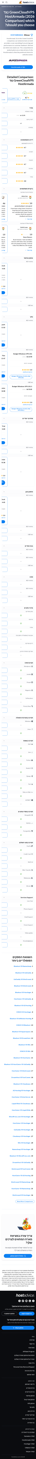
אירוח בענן (31, 1411)
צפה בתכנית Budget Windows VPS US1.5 (21, 409)
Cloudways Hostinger (21, 1136)
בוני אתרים (31, 1423)
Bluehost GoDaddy (23, 973)
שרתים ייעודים (29, 1415)
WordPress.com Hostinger (19, 1116)
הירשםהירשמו (27, 1313)
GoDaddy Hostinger (22, 1130)
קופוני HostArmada (28, 1440)
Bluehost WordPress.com (20, 1156)
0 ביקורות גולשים (27, 372)
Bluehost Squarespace (21, 1031)
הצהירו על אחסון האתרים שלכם (24, 1359)
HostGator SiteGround (21, 1071)
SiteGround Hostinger (21, 1195)
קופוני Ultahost (29, 1448)
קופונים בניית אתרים (28, 1432)
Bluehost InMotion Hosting (20, 1018)
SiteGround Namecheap (20, 1182)
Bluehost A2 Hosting (22, 1005)
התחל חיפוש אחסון (16, 1256)
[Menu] (3, 2)
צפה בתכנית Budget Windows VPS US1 (21, 376)
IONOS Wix (25, 1051)
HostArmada (17, 35)
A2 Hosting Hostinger (21, 1090)
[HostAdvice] (26, 2)
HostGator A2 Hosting (21, 1175)
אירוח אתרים (30, 1388)
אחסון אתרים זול (29, 1399)
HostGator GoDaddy (22, 999)
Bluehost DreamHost (21, 1038)
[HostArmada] (18, 60)
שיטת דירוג (18, 6)
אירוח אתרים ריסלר (28, 1419)
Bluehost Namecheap (22, 966)
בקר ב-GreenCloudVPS (12, 99)
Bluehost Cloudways (22, 1084)
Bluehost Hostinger (23, 992)
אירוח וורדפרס (29, 1392)
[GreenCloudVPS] (27, 93)
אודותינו (31, 1340)
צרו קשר (31, 1344)
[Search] (6, 2)
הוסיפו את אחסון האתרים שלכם (24, 1355)
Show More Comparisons (25, 1201)
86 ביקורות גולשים (27, 99)
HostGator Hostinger (21, 1123)
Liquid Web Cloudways (21, 1103)
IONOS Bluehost (23, 1025)
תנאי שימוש (30, 1374)
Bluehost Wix (24, 1045)
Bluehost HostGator (22, 1058)
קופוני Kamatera (29, 1436)
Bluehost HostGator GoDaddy (17, 1064)
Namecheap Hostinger (21, 1149)
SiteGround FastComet (21, 1169)
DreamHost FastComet (20, 1077)
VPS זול (32, 1407)
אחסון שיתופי (30, 1396)
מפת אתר (31, 1348)
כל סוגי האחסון (29, 1384)
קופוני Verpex (30, 1451)
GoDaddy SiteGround (22, 979)
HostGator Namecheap (21, 1188)
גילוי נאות (31, 1363)
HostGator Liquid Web (21, 1110)
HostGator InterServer (21, 1097)
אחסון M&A (19, 1328)
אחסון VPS (31, 1403)
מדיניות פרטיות (29, 1371)
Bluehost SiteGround (22, 986)
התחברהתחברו (9, 1313)
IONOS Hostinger (24, 1012)
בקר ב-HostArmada (18, 67)
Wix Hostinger (24, 1143)
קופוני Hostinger (29, 1444)
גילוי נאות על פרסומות (8, 6)
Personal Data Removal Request (23, 1367)
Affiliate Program (28, 1351)
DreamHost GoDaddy (21, 1162)
